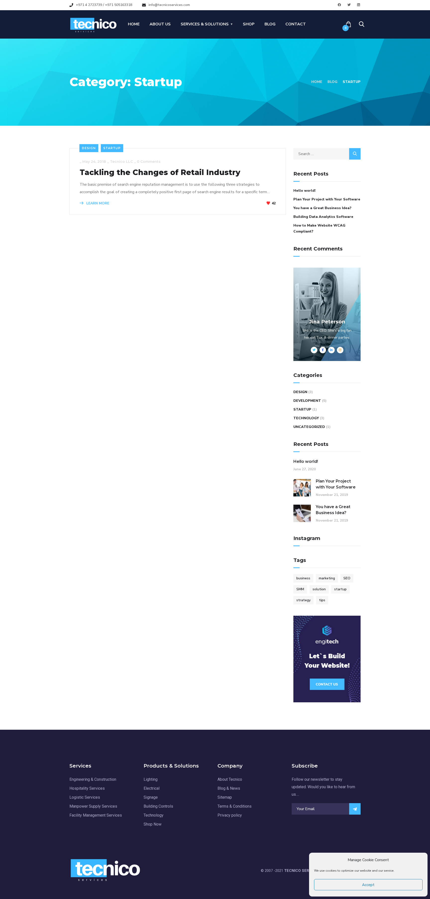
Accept (368, 884)
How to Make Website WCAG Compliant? (319, 228)
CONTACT (295, 24)
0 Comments (149, 161)
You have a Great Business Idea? (322, 208)
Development (307, 400)
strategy (303, 600)
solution (319, 589)
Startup (112, 148)
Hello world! (304, 190)
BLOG (270, 24)
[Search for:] (327, 154)
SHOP (249, 24)
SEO (346, 578)
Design (89, 148)
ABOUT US (160, 24)
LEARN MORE (97, 203)
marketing (327, 578)
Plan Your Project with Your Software (326, 199)
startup (340, 589)
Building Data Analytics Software (323, 216)
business (303, 578)
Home (316, 81)
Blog (332, 81)
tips (322, 600)
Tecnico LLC (121, 161)
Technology (306, 418)
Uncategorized (309, 426)
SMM (300, 589)
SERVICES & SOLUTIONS (205, 24)
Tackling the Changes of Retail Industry (160, 172)
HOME (134, 24)
